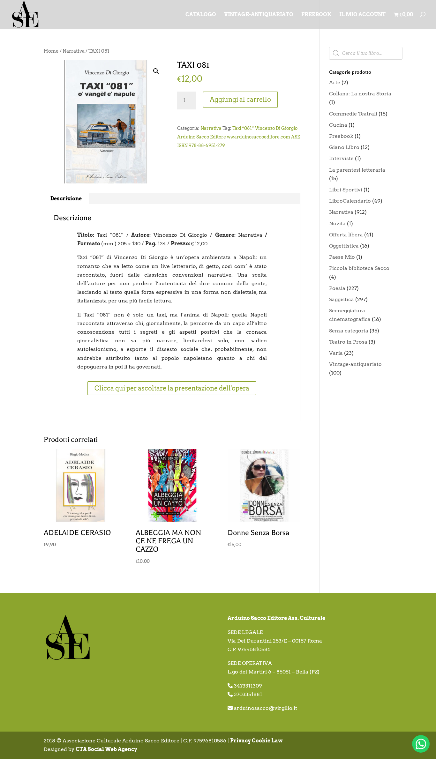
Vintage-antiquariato (355, 364)
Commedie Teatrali (353, 114)
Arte (334, 82)
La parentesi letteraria (357, 170)
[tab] (66, 198)
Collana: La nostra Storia (360, 94)
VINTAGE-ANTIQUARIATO (258, 15)
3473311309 (248, 686)
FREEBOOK (316, 15)
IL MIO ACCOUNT (362, 15)
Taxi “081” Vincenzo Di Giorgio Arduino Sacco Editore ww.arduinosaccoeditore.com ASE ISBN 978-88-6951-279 (238, 137)
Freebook (341, 136)
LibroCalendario (350, 201)
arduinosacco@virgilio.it (265, 708)
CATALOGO (200, 15)
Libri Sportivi (345, 190)
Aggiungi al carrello (240, 99)
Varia (336, 353)
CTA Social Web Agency (106, 749)
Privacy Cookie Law (256, 741)
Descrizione (66, 199)
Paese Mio (342, 257)
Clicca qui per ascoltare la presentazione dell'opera (171, 388)
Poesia (337, 288)
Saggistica (341, 299)
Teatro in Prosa (348, 342)
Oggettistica (344, 246)
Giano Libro (344, 147)
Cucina (338, 125)
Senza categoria (348, 331)
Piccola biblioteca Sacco (359, 268)
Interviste (341, 158)
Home (51, 51)
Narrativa (74, 51)
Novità (337, 223)
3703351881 (248, 694)
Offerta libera (346, 235)
